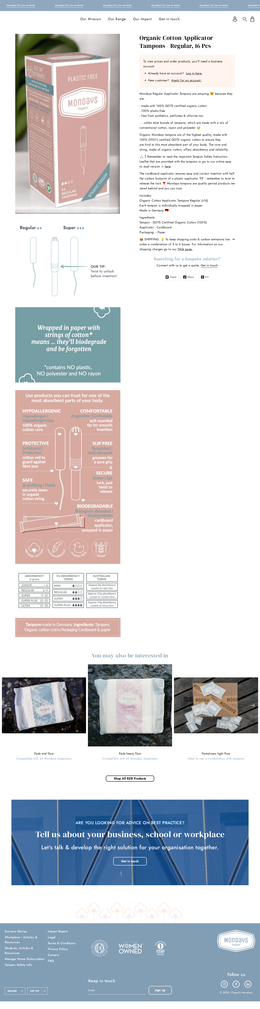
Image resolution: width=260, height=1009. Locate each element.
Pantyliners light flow (216, 753)
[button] (245, 19)
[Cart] (252, 19)
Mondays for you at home (21, 5)
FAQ (51, 961)
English (12, 990)
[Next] (252, 705)
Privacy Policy (58, 949)
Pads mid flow (44, 753)
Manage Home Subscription (24, 959)
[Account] (235, 19)
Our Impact (142, 19)
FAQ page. (185, 249)
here (168, 166)
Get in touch (169, 19)
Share (190, 277)
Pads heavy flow (130, 753)
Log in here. (194, 73)
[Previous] (7, 705)
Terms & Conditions (62, 943)
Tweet (173, 277)
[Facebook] (236, 984)
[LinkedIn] (248, 984)
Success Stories (16, 931)
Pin (207, 277)
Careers (53, 955)
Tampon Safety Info (18, 965)
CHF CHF (34, 990)
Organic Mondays (242, 992)
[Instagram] (224, 984)
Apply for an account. (186, 80)
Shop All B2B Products (130, 778)
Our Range (117, 19)
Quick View (44, 705)
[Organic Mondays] (19, 19)
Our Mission (90, 19)
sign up (160, 990)
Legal (52, 937)
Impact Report (58, 931)
